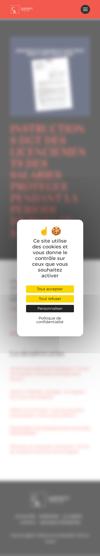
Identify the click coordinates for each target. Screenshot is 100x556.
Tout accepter (50, 289)
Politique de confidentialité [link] (49, 320)
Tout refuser (50, 299)
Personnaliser (50, 308)
